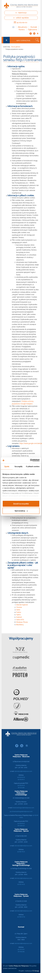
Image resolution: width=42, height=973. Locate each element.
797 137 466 (21, 787)
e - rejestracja (21, 12)
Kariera (22, 29)
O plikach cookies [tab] (33, 466)
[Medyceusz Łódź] (21, 5)
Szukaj (37, 40)
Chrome (19, 607)
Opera (18, 614)
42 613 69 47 (21, 823)
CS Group (35, 970)
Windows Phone (22, 621)
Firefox (18, 612)
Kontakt (34, 27)
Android (19, 616)
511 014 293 (21, 951)
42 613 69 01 (21, 785)
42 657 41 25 (21, 884)
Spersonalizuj (20, 511)
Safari (18, 609)
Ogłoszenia (32, 29)
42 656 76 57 (21, 851)
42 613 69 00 (21, 777)
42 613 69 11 (21, 779)
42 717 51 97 (21, 949)
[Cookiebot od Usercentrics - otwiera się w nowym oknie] (30, 460)
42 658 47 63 (21, 916)
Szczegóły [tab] (18, 466)
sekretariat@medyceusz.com (23, 771)
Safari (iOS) (20, 619)
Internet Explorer (22, 604)
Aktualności (22, 27)
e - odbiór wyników (21, 17)
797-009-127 (21, 825)
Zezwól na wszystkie (21, 504)
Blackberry (20, 624)
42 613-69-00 (22, 22)
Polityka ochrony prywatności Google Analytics (22, 402)
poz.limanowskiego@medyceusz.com (21, 811)
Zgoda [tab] (6, 466)
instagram (38, 33)
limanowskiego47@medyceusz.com (23, 807)
